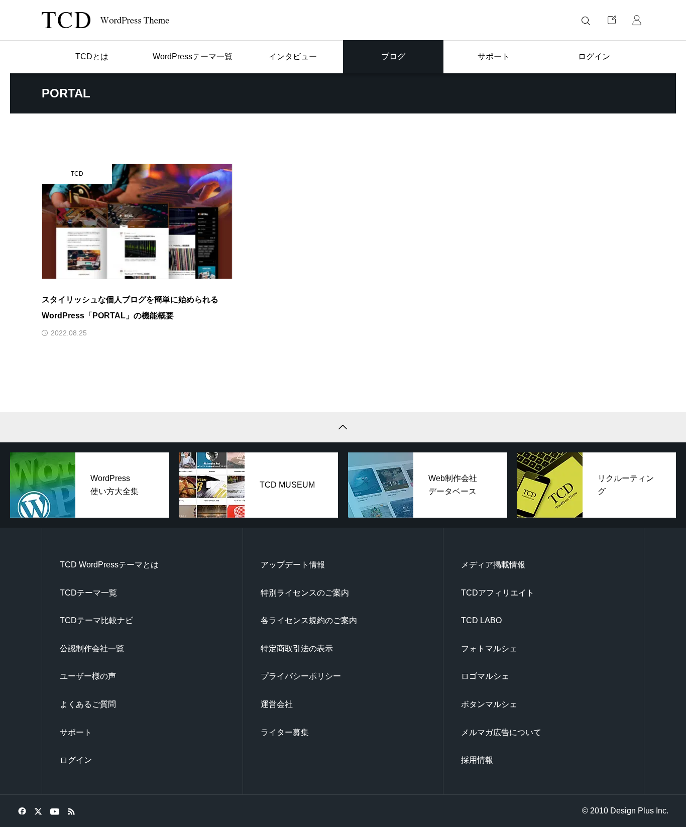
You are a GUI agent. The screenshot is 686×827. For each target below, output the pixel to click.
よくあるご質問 (88, 704)
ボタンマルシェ (489, 704)
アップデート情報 (293, 564)
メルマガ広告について (501, 732)
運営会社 (277, 704)
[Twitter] (38, 810)
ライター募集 (285, 732)
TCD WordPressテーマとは (109, 564)
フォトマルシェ (489, 648)
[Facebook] (22, 810)
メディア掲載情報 (493, 564)
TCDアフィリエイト (497, 592)
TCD (77, 173)
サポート (76, 732)
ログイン (76, 760)
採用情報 (477, 760)
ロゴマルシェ (485, 676)
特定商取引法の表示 (297, 648)
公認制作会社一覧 (92, 648)
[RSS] (71, 810)
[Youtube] (54, 810)
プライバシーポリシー (301, 676)
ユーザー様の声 (88, 676)
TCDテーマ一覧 (88, 592)
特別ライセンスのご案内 (305, 592)
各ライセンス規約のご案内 (309, 620)
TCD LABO (481, 620)
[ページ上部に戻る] (343, 427)
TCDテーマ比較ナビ (96, 620)
